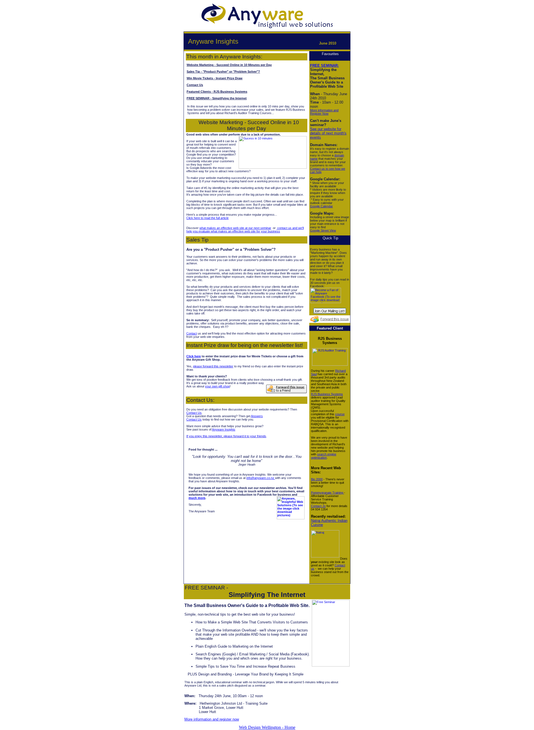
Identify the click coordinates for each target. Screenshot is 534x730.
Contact (191, 333)
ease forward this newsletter (214, 366)
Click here (193, 356)
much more (197, 498)
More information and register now (211, 719)
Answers (257, 416)
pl (194, 366)
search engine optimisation (323, 456)
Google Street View (323, 230)
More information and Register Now (324, 112)
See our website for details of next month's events (328, 133)
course (340, 414)
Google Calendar (321, 206)
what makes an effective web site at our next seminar (235, 228)
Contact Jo (318, 506)
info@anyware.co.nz (260, 478)
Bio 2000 (317, 479)
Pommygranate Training (327, 492)
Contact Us (194, 412)
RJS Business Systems (327, 394)
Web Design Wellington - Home (267, 727)
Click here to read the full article (207, 218)
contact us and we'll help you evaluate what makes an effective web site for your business (245, 229)
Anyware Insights (223, 429)
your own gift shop (217, 386)
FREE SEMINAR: (324, 65)
